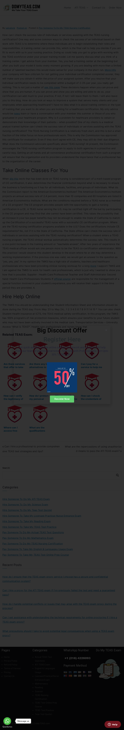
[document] (62, 365)
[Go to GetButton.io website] (7, 727)
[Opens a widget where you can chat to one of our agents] (112, 724)
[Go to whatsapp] (7, 721)
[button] (106, 330)
